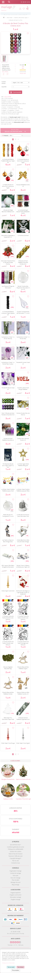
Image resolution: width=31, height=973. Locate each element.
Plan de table (15, 880)
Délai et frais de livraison (15, 854)
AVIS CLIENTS (15, 939)
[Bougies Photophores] (8, 770)
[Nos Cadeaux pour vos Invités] (8, 790)
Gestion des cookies (15, 851)
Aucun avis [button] (23, 73)
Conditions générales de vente (15, 847)
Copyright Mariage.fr (15, 858)
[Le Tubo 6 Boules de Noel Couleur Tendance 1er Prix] (15, 43)
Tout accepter (11, 967)
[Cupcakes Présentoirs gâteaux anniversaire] (23, 790)
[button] (3, 38)
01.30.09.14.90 (15, 932)
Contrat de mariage (15, 873)
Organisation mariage (15, 871)
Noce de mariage (15, 878)
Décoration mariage (15, 897)
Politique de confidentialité (15, 849)
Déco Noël (9, 17)
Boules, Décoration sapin (13, 131)
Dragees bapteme (15, 893)
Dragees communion (15, 895)
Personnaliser (15, 970)
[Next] (18, 139)
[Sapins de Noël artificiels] (23, 770)
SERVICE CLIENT (15, 928)
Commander (17, 92)
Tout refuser (20, 967)
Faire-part (15, 875)
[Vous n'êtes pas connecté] (20, 8)
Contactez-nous (15, 863)
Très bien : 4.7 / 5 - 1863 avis (15, 945)
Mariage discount (15, 882)
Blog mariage (15, 885)
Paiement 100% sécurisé (15, 856)
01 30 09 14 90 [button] (25, 2)
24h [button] (23, 66)
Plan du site (15, 861)
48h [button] (23, 68)
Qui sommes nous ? (15, 845)
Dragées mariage (15, 899)
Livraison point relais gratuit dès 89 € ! (15, 13)
